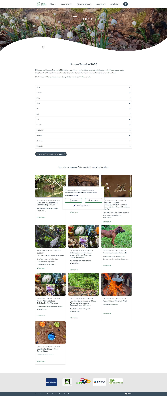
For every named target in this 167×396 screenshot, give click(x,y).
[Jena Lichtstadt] (51, 382)
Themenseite (86, 77)
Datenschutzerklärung (52, 394)
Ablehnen (74, 200)
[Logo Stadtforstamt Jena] (116, 381)
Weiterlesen (41, 217)
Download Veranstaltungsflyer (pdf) (51, 154)
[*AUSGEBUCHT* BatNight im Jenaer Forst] (83, 186)
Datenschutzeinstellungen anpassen (67, 394)
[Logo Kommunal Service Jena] (67, 382)
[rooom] (128, 394)
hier (109, 73)
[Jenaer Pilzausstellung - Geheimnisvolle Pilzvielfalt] (50, 284)
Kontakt (37, 394)
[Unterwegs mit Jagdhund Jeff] (116, 236)
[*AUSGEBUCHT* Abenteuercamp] (50, 236)
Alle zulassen (94, 200)
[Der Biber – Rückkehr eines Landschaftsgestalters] (50, 186)
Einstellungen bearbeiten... (83, 205)
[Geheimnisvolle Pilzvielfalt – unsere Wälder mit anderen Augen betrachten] (83, 236)
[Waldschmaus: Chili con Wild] (116, 284)
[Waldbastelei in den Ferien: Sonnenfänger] (50, 332)
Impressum (43, 394)
